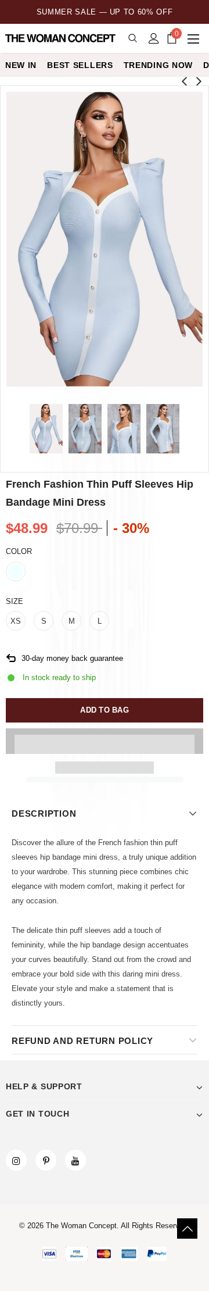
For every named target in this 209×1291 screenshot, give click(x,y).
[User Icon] (154, 38)
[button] (104, 741)
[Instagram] (16, 1160)
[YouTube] (75, 1160)
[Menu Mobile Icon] (194, 38)
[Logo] (61, 38)
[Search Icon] (132, 38)
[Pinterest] (45, 1160)
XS (15, 621)
